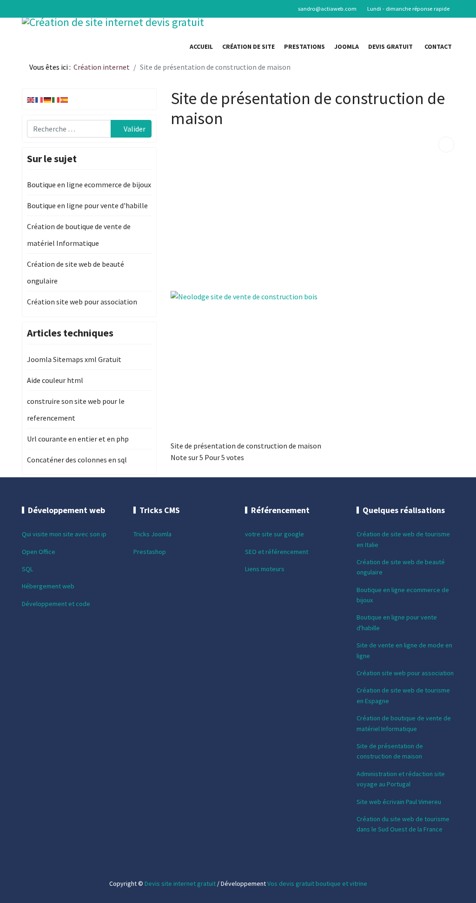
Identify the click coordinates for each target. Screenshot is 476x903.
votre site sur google (274, 534)
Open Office (38, 551)
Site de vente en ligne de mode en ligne (404, 650)
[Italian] (56, 99)
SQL (27, 569)
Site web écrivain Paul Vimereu (399, 802)
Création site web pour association (82, 301)
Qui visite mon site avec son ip (64, 534)
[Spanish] (64, 99)
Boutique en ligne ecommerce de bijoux (89, 184)
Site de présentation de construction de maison (390, 751)
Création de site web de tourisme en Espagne (403, 695)
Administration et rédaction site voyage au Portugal (401, 779)
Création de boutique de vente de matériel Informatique (79, 235)
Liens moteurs (264, 569)
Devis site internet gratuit (180, 883)
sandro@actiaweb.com (327, 8)
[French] (39, 99)
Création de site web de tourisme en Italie (403, 539)
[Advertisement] (312, 217)
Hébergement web (48, 586)
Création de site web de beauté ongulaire (75, 272)
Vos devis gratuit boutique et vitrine (317, 883)
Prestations (304, 46)
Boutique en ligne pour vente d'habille (87, 205)
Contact (438, 46)
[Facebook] (24, 8)
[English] (31, 99)
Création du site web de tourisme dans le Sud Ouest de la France (403, 824)
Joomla (346, 46)
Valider (133, 128)
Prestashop (149, 551)
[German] (48, 99)
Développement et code (56, 604)
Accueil (201, 46)
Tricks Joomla (152, 534)
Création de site (248, 46)
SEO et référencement (276, 551)
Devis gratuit (390, 46)
